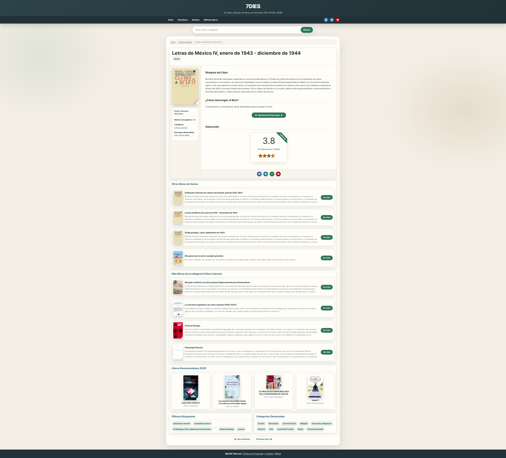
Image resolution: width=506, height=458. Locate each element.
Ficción (261, 423)
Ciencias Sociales (315, 429)
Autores (196, 20)
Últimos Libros (211, 20)
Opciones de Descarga (269, 115)
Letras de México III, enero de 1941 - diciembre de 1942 (211, 212)
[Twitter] (326, 20)
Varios (177, 58)
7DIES (253, 6)
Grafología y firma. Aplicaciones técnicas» (192, 429)
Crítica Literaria (185, 42)
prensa (241, 429)
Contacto (269, 453)
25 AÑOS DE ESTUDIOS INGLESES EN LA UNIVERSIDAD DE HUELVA (274, 392)
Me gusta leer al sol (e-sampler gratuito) (204, 256)
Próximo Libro (262, 439)
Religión (304, 423)
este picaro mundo (181, 423)
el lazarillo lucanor (202, 423)
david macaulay (227, 429)
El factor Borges (192, 325)
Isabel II (315, 400)
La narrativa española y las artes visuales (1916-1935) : (211, 304)
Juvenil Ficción (289, 423)
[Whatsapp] (272, 174)
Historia (261, 429)
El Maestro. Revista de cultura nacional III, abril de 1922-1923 (214, 192)
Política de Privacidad (253, 453)
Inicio (170, 20)
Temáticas (182, 20)
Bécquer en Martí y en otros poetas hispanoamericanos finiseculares (217, 282)
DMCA (278, 453)
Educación (273, 423)
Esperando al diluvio (191, 403)
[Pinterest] (337, 20)
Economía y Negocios (321, 423)
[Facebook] (331, 20)
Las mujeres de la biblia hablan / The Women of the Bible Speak (232, 402)
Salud (300, 429)
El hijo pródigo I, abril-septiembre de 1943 (205, 232)
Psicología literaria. (194, 347)
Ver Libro (326, 197)
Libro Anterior (243, 439)
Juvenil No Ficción (285, 429)
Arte (271, 429)
